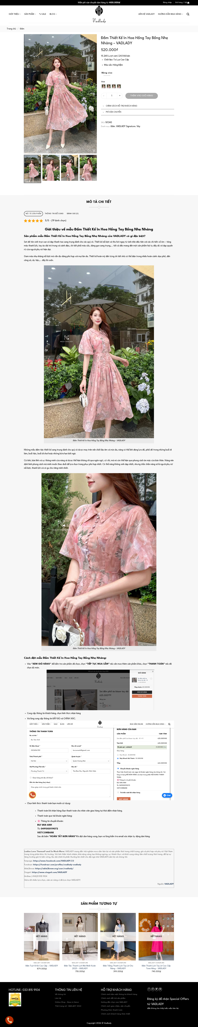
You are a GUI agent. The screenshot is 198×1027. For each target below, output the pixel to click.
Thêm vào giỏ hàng (141, 96)
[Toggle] (103, 106)
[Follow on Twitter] (156, 989)
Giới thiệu (14, 14)
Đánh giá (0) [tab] (73, 213)
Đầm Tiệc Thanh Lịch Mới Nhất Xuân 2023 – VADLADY (80, 967)
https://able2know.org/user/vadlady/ (54, 869)
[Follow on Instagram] (152, 989)
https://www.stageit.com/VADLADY (49, 872)
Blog (52, 14)
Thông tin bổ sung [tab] (54, 213)
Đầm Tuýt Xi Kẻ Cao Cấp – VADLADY (42, 966)
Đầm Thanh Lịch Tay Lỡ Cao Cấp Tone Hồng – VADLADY (156, 967)
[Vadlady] (99, 14)
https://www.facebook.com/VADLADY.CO (53, 861)
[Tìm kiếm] (188, 14)
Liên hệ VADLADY (146, 14)
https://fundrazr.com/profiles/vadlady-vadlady (57, 865)
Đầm (22, 29)
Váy (138, 126)
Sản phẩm (29, 14)
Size (103, 82)
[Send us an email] (160, 989)
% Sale (42, 14)
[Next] (174, 944)
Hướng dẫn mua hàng (169, 14)
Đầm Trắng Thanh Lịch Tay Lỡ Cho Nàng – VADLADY (118, 967)
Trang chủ (11, 29)
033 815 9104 (31, 990)
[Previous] (24, 944)
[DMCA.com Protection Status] (15, 999)
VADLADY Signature (126, 126)
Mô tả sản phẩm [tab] (33, 213)
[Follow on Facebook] (149, 989)
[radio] (104, 86)
